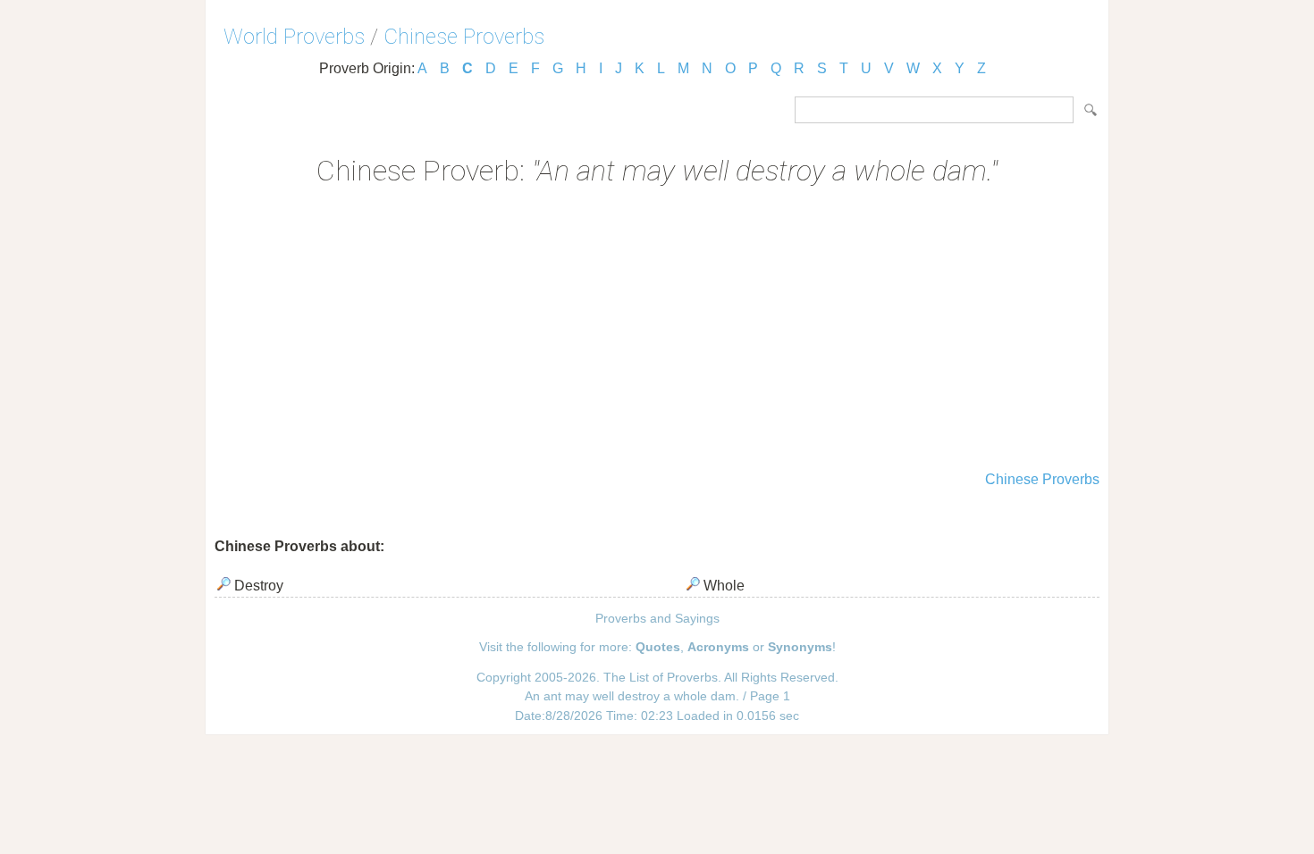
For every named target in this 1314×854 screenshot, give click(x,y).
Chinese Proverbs (463, 36)
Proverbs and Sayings (657, 618)
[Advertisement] (657, 330)
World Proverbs (294, 36)
